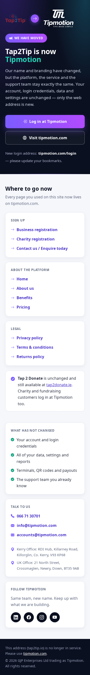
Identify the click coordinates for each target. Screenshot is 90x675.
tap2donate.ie (59, 384)
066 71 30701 (28, 516)
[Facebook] (29, 617)
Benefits (24, 297)
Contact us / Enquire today (42, 248)
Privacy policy (30, 338)
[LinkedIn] (16, 617)
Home (22, 279)
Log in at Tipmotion (48, 121)
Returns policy (30, 356)
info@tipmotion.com (37, 525)
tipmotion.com (35, 653)
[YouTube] (55, 617)
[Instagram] (42, 617)
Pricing (23, 307)
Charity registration (36, 239)
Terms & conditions (35, 347)
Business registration (37, 229)
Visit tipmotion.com (48, 137)
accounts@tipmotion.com (41, 534)
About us (25, 288)
